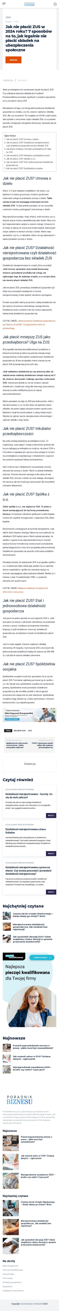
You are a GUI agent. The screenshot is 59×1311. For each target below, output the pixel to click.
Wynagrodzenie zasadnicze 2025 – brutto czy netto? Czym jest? (32, 1068)
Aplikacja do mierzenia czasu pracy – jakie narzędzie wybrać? (17, 745)
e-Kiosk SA (38, 1304)
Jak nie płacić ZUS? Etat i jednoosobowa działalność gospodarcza (29, 163)
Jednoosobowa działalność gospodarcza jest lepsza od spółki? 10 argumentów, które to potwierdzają (29, 325)
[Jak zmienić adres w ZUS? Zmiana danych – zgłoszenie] (7, 1059)
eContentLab (26, 1304)
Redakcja (8, 80)
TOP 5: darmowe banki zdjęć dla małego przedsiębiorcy (42, 745)
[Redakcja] (15, 764)
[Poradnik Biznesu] (29, 1099)
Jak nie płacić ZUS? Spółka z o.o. (21, 159)
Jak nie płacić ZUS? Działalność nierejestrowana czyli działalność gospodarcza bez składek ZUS (27, 144)
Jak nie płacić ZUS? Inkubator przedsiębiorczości (28, 155)
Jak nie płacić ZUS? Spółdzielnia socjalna (24, 168)
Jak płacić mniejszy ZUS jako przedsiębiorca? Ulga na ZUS (28, 150)
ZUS (8, 17)
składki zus (20, 731)
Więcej (51, 815)
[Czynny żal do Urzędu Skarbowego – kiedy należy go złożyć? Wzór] (7, 916)
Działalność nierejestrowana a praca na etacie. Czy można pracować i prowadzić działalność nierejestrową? (28, 870)
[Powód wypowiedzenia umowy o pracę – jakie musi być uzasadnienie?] (7, 1048)
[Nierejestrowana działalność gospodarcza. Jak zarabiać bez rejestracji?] (7, 927)
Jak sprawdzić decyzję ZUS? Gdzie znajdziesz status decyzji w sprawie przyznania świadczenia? (32, 939)
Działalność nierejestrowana (19, 789)
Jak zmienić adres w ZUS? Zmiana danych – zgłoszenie (31, 1057)
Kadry (8, 22)
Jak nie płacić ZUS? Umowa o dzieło (22, 139)
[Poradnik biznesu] (29, 4)
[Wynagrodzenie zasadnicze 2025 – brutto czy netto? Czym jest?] (7, 1069)
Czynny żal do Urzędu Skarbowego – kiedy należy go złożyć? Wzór (33, 914)
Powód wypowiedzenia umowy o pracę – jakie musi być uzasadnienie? (33, 1046)
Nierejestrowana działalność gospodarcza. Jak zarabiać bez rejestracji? (30, 927)
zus (30, 731)
